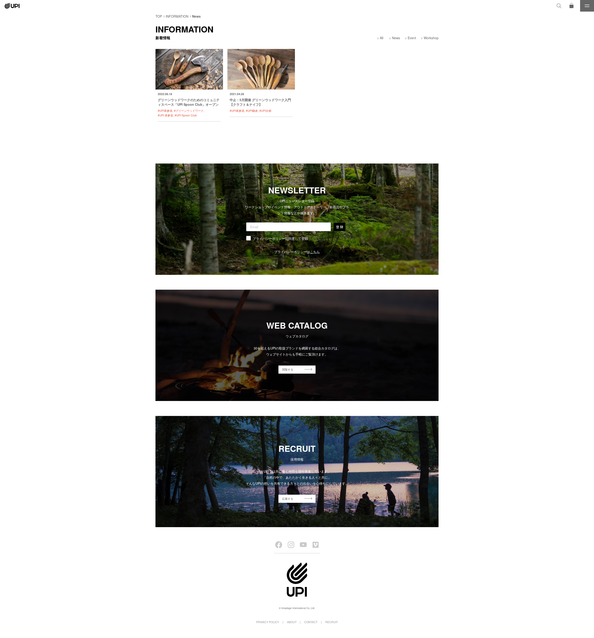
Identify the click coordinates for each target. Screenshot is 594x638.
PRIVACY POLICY (267, 622)
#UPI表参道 (165, 110)
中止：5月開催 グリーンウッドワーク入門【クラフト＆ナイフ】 (260, 102)
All (381, 37)
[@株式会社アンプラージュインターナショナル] (315, 544)
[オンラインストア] (571, 6)
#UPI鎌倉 (252, 110)
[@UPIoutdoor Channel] (303, 544)
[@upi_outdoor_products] (291, 544)
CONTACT (310, 622)
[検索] (559, 6)
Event (412, 37)
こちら (315, 251)
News (396, 37)
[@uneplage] (278, 544)
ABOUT (292, 622)
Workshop (431, 37)
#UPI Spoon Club (186, 115)
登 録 (339, 226)
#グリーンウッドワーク (188, 110)
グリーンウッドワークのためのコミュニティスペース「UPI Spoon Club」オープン (189, 102)
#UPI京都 (265, 110)
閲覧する (287, 369)
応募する (287, 498)
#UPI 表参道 (165, 115)
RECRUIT (331, 622)
